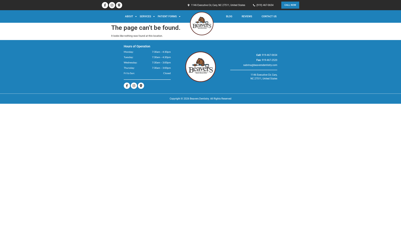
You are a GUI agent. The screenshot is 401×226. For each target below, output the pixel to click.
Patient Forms (175, 16)
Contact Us (259, 16)
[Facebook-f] (105, 5)
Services (155, 16)
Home (210, 23)
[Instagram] (112, 5)
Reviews (244, 16)
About (138, 16)
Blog (233, 16)
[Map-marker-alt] (119, 5)
